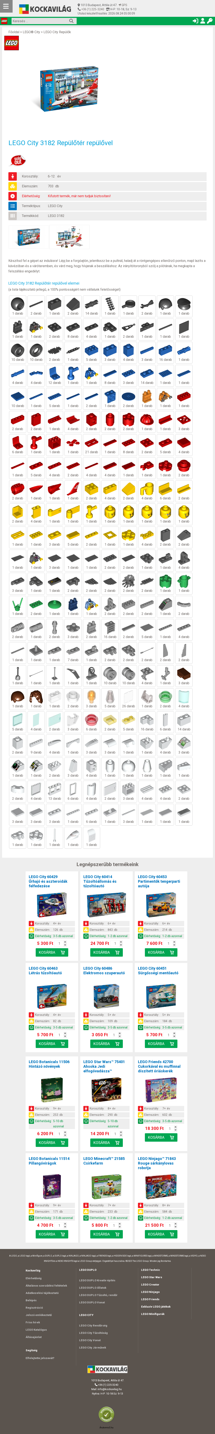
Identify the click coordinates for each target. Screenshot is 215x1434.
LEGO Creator (150, 1284)
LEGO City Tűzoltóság (93, 1332)
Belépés (31, 1300)
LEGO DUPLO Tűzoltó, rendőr (98, 1295)
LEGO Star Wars (151, 1277)
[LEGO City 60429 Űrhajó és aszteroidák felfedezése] (52, 905)
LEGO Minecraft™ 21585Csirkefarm (104, 1160)
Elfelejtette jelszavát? (40, 1358)
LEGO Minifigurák (152, 1314)
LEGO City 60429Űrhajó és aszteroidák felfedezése (48, 881)
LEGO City (55, 206)
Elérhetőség (34, 1278)
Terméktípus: (31, 206)
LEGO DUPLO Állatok (92, 1287)
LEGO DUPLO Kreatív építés (97, 1280)
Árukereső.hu (106, 1427)
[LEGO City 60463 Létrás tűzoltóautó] (52, 997)
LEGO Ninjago (150, 1291)
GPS (124, 5)
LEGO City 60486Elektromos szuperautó (104, 970)
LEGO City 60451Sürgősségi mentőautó (158, 970)
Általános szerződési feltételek (46, 1285)
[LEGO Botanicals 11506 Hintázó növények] (52, 1090)
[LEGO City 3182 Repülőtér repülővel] (71, 88)
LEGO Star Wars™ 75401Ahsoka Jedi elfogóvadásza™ (104, 1066)
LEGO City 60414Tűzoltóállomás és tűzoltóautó (100, 881)
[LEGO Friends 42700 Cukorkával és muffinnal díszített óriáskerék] (161, 1090)
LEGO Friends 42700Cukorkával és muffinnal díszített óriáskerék (159, 1066)
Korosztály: (30, 176)
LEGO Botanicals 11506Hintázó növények (49, 1064)
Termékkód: (30, 216)
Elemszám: (30, 186)
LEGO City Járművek (92, 1347)
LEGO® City (31, 32)
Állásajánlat (34, 1337)
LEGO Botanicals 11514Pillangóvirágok (49, 1160)
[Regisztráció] (202, 22)
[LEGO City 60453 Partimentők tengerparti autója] (161, 905)
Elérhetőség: (31, 196)
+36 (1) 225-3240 (92, 9)
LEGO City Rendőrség (93, 1325)
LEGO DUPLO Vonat (92, 1302)
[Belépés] (195, 22)
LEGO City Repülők (57, 32)
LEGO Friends (150, 1299)
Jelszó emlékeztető (39, 1315)
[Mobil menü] (6, 6)
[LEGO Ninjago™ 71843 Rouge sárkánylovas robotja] (161, 1187)
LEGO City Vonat (90, 1340)
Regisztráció (34, 1307)
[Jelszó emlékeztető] (210, 22)
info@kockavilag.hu (110, 1389)
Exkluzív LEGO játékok (155, 1306)
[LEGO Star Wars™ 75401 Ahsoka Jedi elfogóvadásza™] (106, 1090)
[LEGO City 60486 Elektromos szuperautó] (106, 997)
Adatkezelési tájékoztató (42, 1293)
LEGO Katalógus (36, 1329)
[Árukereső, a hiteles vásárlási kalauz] (107, 1422)
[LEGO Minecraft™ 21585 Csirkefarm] (106, 1187)
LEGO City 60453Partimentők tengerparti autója (159, 881)
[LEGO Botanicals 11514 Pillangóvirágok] (52, 1187)
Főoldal (13, 32)
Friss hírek (33, 1322)
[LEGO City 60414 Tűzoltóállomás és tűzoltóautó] (106, 905)
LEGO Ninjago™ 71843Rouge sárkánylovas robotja (157, 1163)
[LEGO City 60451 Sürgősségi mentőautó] (161, 997)
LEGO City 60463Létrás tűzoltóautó (45, 970)
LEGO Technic (150, 1269)
